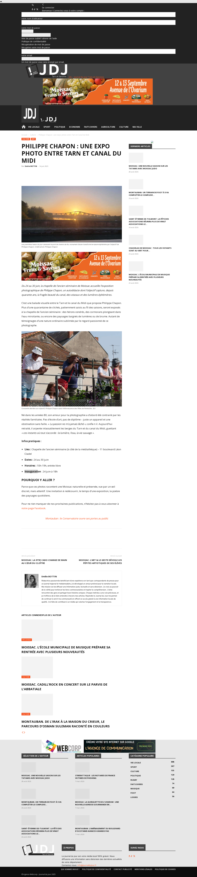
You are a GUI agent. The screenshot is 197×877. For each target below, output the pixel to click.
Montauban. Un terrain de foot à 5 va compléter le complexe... (149, 193)
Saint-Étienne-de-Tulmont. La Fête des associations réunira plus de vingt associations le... (149, 221)
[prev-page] (22, 732)
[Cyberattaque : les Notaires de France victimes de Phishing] (98, 767)
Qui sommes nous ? (70, 869)
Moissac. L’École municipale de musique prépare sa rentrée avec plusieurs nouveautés (149, 277)
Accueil (24, 135)
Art (33, 139)
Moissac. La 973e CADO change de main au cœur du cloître (44, 561)
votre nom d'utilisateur (32, 18)
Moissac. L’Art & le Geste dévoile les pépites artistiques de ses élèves (100, 561)
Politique (59, 126)
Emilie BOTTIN (31, 166)
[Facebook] (32, 9)
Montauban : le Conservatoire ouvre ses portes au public (76, 518)
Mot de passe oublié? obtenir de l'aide (39, 38)
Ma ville (137, 126)
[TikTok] (34, 9)
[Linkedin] (64, 178)
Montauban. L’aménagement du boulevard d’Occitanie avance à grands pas (97, 829)
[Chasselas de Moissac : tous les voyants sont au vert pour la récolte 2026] (152, 240)
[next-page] (25, 732)
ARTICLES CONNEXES (31, 615)
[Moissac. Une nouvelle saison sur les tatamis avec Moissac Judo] (152, 158)
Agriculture (108, 126)
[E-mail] (71, 178)
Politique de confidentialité (33, 41)
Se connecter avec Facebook (36, 35)
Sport (47, 126)
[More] (78, 178)
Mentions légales (143, 869)
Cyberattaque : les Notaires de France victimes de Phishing (95, 776)
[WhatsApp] (51, 178)
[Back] (43, 4)
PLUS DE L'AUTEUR (51, 615)
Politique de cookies (165, 869)
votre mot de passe (30, 28)
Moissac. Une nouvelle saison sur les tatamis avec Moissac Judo (148, 167)
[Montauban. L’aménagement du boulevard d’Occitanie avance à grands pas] (98, 820)
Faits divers (90, 126)
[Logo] (30, 121)
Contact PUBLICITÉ (123, 869)
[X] (37, 9)
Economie (74, 126)
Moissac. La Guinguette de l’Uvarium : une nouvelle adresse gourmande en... (97, 803)
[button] (33, 5)
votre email (26, 55)
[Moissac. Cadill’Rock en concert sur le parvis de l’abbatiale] (71, 667)
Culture (123, 126)
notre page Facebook (33, 508)
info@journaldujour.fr (86, 865)
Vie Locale (34, 126)
